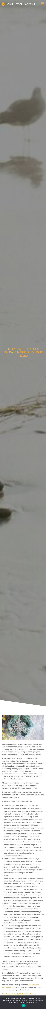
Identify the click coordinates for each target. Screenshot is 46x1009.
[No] (43, 1002)
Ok (23, 1006)
